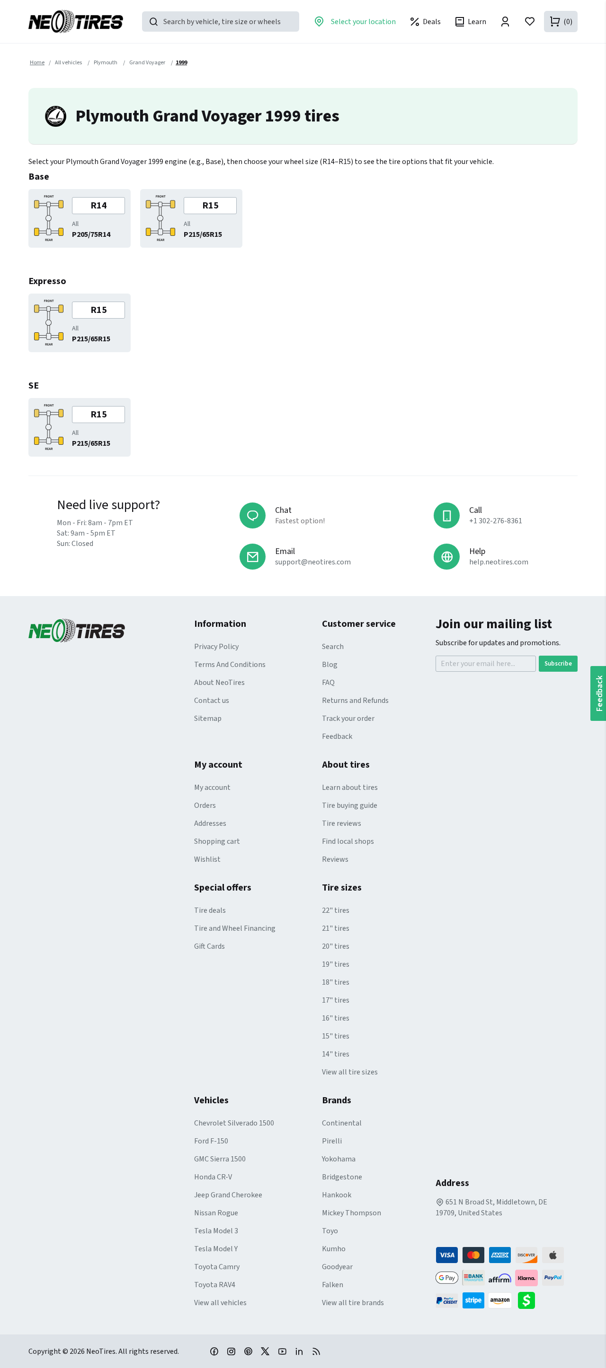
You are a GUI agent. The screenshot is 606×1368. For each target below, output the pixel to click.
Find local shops (348, 841)
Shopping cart (217, 841)
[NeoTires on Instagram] (231, 1351)
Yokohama (339, 1159)
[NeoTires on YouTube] (282, 1351)
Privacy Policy (216, 646)
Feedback (337, 736)
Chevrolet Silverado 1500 (234, 1123)
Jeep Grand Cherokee (228, 1195)
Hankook (336, 1195)
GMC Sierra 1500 (220, 1159)
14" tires (335, 1054)
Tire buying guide (349, 805)
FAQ (328, 682)
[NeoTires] (111, 630)
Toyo (330, 1231)
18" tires (335, 982)
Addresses (210, 823)
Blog (330, 664)
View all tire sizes (350, 1072)
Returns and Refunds (355, 700)
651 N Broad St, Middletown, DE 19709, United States (491, 1207)
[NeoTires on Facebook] (214, 1351)
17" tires (335, 1000)
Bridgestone (342, 1177)
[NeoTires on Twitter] (265, 1351)
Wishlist (207, 859)
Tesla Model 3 (216, 1231)
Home (37, 63)
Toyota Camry (217, 1267)
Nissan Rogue (216, 1213)
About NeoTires (219, 682)
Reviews (335, 859)
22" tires (335, 910)
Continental (342, 1123)
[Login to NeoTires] (505, 21)
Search (333, 646)
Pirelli (332, 1141)
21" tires (335, 928)
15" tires (335, 1036)
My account (212, 787)
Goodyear (337, 1267)
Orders (205, 805)
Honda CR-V (213, 1177)
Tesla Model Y (216, 1249)
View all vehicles (220, 1303)
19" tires (335, 964)
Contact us (211, 700)
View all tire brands (353, 1303)
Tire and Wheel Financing (235, 928)
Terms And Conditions (230, 664)
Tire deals (210, 910)
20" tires (335, 946)
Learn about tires (350, 787)
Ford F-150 (211, 1141)
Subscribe (558, 663)
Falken (332, 1285)
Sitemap (208, 718)
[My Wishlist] (529, 21)
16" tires (335, 1018)
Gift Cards (209, 946)
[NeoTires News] (316, 1351)
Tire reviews (341, 823)
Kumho (334, 1249)
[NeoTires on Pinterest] (248, 1351)
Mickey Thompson (351, 1213)
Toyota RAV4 (214, 1285)
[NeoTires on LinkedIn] (299, 1351)
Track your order (348, 718)
